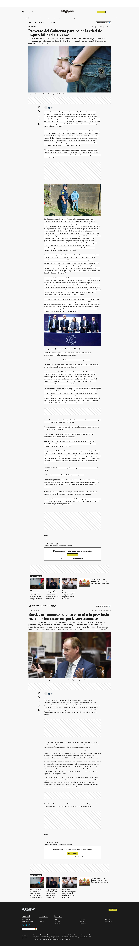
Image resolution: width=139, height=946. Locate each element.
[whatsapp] (39, 124)
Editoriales (67, 18)
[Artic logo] (25, 937)
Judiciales (50, 18)
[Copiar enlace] (39, 128)
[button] (46, 107)
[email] (39, 115)
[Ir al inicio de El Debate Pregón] (67, 12)
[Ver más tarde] (39, 107)
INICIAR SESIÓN (72, 554)
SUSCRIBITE (101, 12)
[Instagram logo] (29, 926)
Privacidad (102, 937)
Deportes (55, 18)
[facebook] (39, 119)
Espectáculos (61, 18)
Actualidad (45, 18)
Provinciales (38, 18)
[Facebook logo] (26, 926)
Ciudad (33, 18)
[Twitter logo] (23, 926)
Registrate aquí (78, 558)
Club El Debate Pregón (111, 17)
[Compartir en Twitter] (39, 111)
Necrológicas (74, 18)
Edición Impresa (101, 17)
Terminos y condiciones (112, 937)
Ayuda (96, 937)
